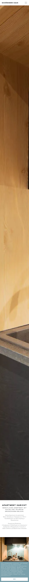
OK (14, 579)
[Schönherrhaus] (10, 3)
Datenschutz (6, 575)
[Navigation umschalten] (26, 3)
